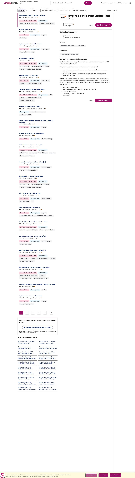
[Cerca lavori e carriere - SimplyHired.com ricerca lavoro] (11, 3)
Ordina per (20, 8)
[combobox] (34, 3)
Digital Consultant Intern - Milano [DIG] (30, 296)
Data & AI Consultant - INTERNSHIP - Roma (31, 133)
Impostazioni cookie (91, 475)
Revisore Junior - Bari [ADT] (26, 58)
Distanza (32, 8)
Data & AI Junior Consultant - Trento (29, 106)
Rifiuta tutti (103, 475)
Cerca (88, 3)
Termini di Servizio (38, 331)
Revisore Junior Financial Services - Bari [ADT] (32, 15)
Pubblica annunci (107, 3)
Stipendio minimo (61, 8)
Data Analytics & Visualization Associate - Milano (33, 222)
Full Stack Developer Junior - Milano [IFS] (30, 145)
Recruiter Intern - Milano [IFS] (27, 29)
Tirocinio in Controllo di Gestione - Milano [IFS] (32, 162)
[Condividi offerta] (90, 25)
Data (73, 8)
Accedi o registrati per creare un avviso (38, 327)
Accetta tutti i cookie (115, 475)
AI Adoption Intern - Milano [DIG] (28, 75)
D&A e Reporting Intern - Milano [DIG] (29, 193)
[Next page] (51, 313)
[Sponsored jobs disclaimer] (117, 10)
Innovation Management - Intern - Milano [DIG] (32, 236)
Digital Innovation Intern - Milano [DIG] (30, 44)
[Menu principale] (130, 3)
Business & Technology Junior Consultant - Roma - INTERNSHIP (37, 284)
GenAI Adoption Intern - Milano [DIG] (29, 207)
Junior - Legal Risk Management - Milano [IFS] (32, 250)
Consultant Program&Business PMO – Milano (32, 89)
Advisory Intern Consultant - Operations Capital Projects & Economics (36, 121)
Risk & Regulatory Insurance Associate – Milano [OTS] (34, 267)
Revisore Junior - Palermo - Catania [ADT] (31, 176)
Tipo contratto (44, 8)
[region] (67, 475)
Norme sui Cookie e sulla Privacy (29, 332)
